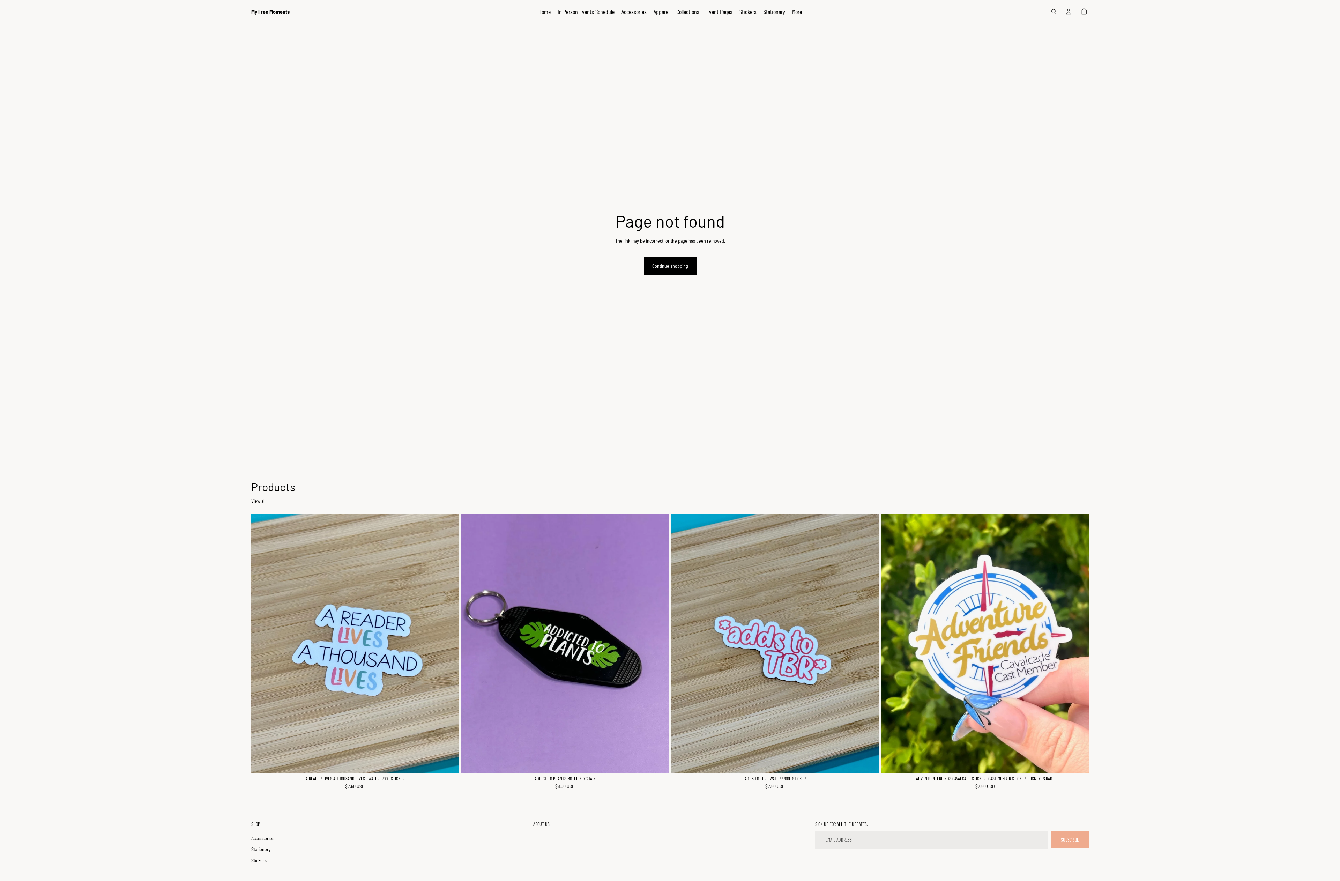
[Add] (447, 762)
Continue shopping (670, 266)
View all (258, 501)
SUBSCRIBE (1070, 840)
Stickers (259, 860)
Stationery (261, 849)
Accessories (262, 838)
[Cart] (1084, 11)
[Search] (1054, 11)
